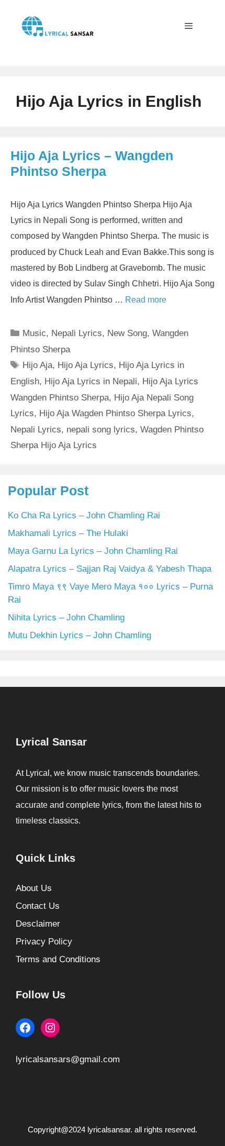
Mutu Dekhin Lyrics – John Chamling (79, 635)
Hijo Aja (37, 365)
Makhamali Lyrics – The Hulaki (68, 533)
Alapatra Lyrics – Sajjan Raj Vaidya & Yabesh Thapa (109, 569)
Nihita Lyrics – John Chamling (66, 617)
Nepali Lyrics (76, 333)
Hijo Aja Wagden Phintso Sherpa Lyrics (115, 413)
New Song (127, 333)
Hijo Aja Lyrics (86, 365)
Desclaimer (38, 924)
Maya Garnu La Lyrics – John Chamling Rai (93, 551)
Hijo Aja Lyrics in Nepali (90, 381)
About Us (34, 888)
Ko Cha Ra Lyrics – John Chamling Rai (84, 515)
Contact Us (38, 906)
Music (34, 333)
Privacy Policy (44, 942)
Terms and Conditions (58, 959)
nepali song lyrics (100, 430)
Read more (145, 299)
